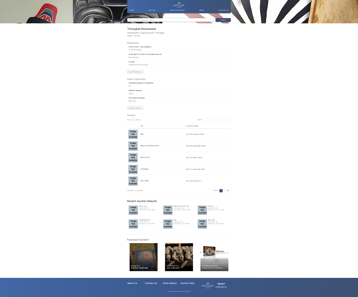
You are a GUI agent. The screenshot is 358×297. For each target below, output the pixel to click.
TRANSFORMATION (144, 220)
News (201, 10)
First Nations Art (177, 10)
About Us (132, 283)
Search (223, 20)
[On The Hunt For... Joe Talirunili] (179, 257)
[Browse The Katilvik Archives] (144, 257)
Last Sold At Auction (192, 126)
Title (141, 126)
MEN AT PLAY (145, 158)
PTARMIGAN (144, 169)
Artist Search (170, 283)
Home (131, 10)
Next (228, 190)
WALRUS (210, 206)
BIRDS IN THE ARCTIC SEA (149, 146)
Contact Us (223, 10)
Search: (199, 120)
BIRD (142, 134)
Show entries (133, 120)
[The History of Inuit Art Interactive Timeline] (214, 257)
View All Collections (135, 108)
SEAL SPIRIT (144, 181)
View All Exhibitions (135, 72)
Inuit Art (152, 10)
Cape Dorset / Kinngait (152, 33)
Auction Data (187, 283)
